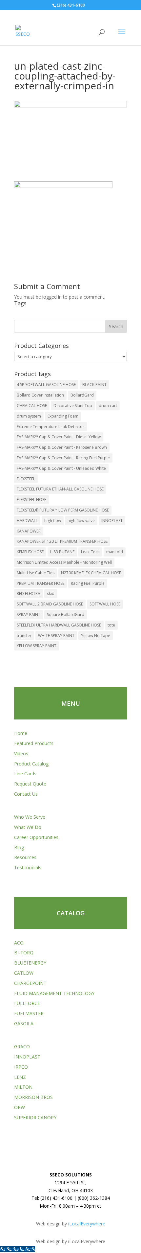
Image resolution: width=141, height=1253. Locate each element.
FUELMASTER (29, 1013)
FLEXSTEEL (26, 479)
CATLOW (23, 973)
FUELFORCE (27, 1003)
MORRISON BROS (33, 1097)
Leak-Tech (90, 552)
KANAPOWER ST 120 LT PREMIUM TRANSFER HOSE (62, 541)
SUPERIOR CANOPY (35, 1117)
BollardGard (82, 395)
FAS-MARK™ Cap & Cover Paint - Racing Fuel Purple (63, 458)
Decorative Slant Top (72, 405)
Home (20, 733)
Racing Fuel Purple (88, 583)
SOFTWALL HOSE (105, 604)
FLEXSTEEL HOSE (31, 499)
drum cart (108, 405)
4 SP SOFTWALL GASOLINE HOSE (46, 384)
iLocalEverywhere (86, 1223)
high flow (52, 520)
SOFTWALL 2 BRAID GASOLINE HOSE (50, 604)
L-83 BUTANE (62, 552)
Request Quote (30, 784)
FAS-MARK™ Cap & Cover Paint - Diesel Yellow (59, 437)
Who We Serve (29, 817)
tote (111, 625)
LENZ (20, 1077)
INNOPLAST (112, 520)
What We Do (27, 827)
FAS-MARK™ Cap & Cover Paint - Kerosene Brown (62, 447)
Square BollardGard (65, 614)
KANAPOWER (29, 531)
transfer (24, 635)
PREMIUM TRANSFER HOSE (40, 583)
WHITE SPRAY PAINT (56, 635)
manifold (114, 552)
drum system (29, 416)
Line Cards (25, 773)
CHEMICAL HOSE (32, 405)
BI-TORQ (23, 952)
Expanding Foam (63, 416)
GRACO (22, 1046)
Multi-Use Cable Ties (35, 573)
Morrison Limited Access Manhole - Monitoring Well (64, 562)
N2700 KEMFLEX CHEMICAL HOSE (91, 573)
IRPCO (21, 1067)
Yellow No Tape (95, 635)
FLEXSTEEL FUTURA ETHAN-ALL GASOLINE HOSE (60, 489)
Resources (25, 857)
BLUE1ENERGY (30, 963)
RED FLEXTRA (28, 593)
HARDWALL (27, 520)
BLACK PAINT (94, 384)
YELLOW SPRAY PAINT (36, 646)
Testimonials (27, 867)
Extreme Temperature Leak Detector (50, 426)
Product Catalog (31, 764)
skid (50, 593)
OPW (19, 1107)
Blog (19, 847)
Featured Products (33, 743)
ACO (19, 943)
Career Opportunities (36, 837)
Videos (21, 753)
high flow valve (81, 520)
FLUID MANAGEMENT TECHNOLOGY (54, 993)
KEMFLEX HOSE (30, 552)
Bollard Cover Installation (40, 395)
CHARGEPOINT (30, 983)
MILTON (23, 1087)
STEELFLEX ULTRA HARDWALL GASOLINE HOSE (59, 625)
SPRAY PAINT (28, 614)
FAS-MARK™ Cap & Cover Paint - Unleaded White (61, 468)
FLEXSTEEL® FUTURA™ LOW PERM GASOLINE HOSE (63, 510)
